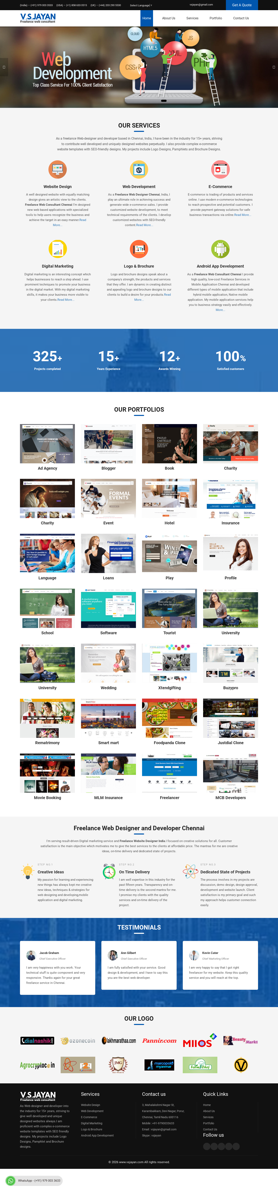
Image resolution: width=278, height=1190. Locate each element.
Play (170, 577)
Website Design (58, 186)
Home (146, 18)
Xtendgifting (169, 687)
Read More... (144, 225)
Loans (108, 577)
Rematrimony (47, 742)
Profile (231, 577)
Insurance (231, 523)
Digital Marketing (57, 266)
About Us (168, 18)
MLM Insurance (108, 797)
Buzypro (230, 687)
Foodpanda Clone (169, 742)
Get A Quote (242, 5)
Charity (230, 468)
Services (192, 18)
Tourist (169, 632)
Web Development (139, 186)
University (231, 632)
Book (169, 468)
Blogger (109, 468)
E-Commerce (220, 186)
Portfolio (216, 18)
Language (47, 577)
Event (108, 523)
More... (220, 310)
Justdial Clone (231, 742)
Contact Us (241, 18)
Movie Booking (47, 797)
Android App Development (220, 266)
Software (108, 632)
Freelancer (169, 797)
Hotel (169, 523)
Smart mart (108, 742)
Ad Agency (47, 468)
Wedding (108, 687)
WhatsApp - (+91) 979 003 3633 (39, 1180)
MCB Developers (231, 797)
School (47, 632)
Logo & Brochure (139, 266)
